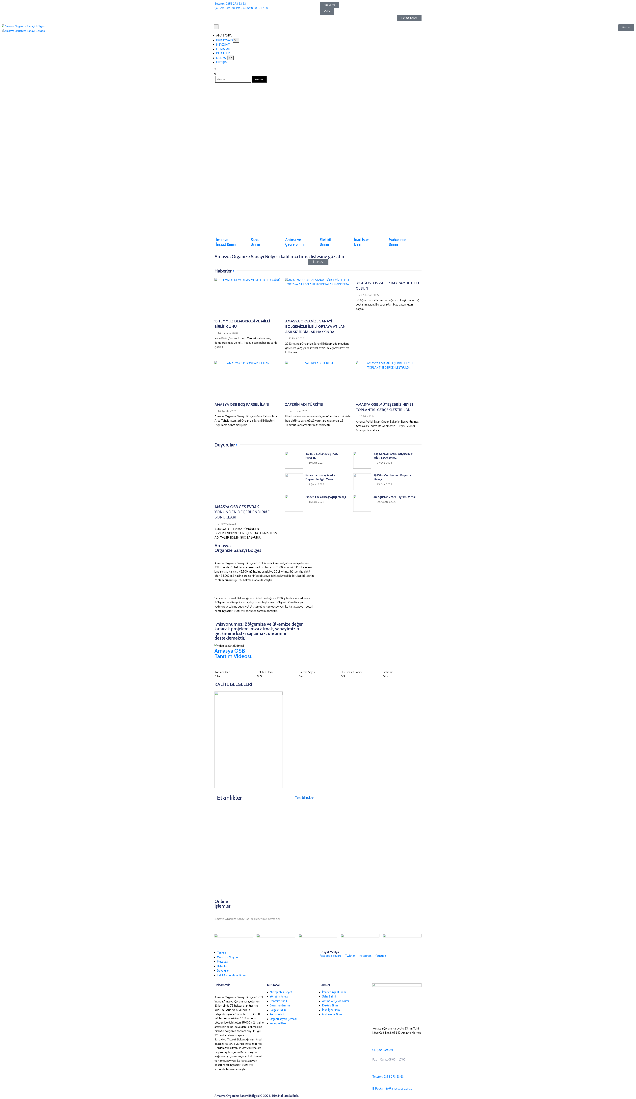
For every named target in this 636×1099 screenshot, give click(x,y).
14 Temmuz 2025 (298, 411)
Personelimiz (278, 1014)
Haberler (222, 966)
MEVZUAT (223, 45)
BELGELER (223, 53)
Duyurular (223, 970)
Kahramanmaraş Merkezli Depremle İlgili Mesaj (321, 477)
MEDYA (221, 58)
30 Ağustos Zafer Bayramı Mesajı (394, 497)
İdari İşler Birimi (361, 242)
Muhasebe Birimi (397, 242)
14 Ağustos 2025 (227, 411)
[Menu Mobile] (216, 26)
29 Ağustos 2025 (369, 295)
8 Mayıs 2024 (384, 463)
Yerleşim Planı (278, 1023)
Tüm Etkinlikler (304, 797)
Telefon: (388, 1077)
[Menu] (236, 40)
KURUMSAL (223, 40)
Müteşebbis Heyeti (281, 992)
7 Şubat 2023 (316, 484)
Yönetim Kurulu (279, 996)
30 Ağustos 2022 (386, 502)
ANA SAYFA (224, 35)
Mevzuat (222, 961)
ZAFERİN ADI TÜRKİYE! (304, 404)
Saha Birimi (255, 242)
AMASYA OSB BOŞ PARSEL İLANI (241, 404)
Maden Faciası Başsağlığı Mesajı (325, 497)
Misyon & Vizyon (227, 957)
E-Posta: (392, 1089)
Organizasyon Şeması (283, 1019)
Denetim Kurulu (279, 1001)
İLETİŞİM (221, 62)
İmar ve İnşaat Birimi (226, 242)
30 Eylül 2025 (296, 338)
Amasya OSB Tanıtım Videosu (233, 653)
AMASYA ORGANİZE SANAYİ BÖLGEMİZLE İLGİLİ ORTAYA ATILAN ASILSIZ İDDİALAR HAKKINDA (315, 326)
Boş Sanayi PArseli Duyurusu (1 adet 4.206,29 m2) (393, 455)
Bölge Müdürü (278, 1010)
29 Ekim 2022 (384, 484)
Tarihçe (221, 952)
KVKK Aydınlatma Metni (231, 975)
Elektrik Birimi (326, 242)
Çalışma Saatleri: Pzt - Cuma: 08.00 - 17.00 (241, 8)
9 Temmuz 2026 (227, 524)
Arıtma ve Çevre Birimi (295, 242)
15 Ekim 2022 (316, 502)
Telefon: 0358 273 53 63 (230, 4)
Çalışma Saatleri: (382, 1050)
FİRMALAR (223, 49)
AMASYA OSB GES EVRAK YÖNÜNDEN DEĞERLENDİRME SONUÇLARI (242, 511)
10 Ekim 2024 (366, 416)
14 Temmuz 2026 (228, 333)
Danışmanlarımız (280, 1005)
